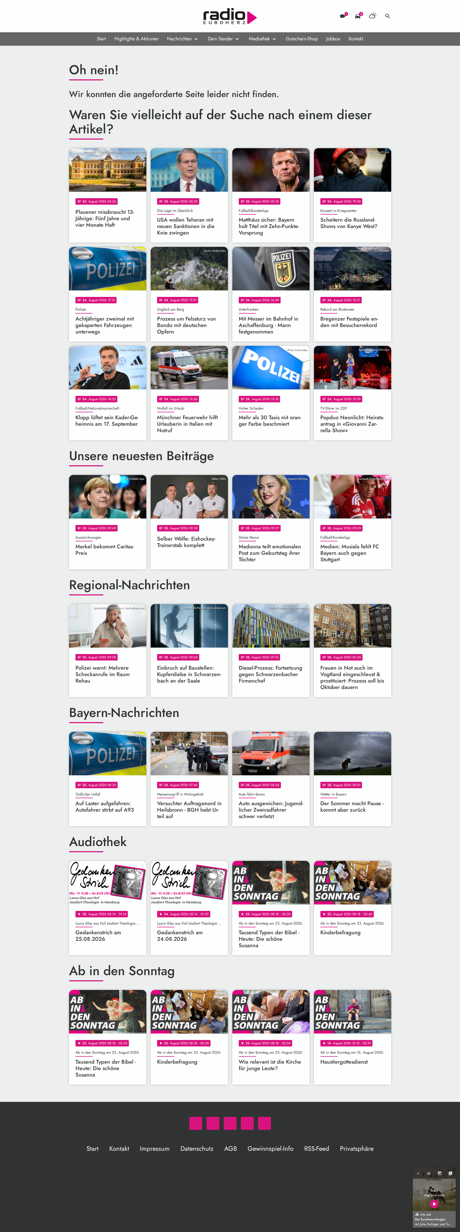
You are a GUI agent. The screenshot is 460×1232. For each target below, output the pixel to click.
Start (101, 38)
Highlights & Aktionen (136, 38)
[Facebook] (85, 16)
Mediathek (259, 38)
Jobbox (333, 38)
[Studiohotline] (117, 16)
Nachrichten (179, 38)
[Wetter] (373, 16)
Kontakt (356, 38)
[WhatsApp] (74, 16)
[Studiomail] (106, 16)
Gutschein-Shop (302, 38)
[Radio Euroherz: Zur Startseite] (230, 16)
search (388, 16)
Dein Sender (220, 38)
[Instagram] (95, 16)
